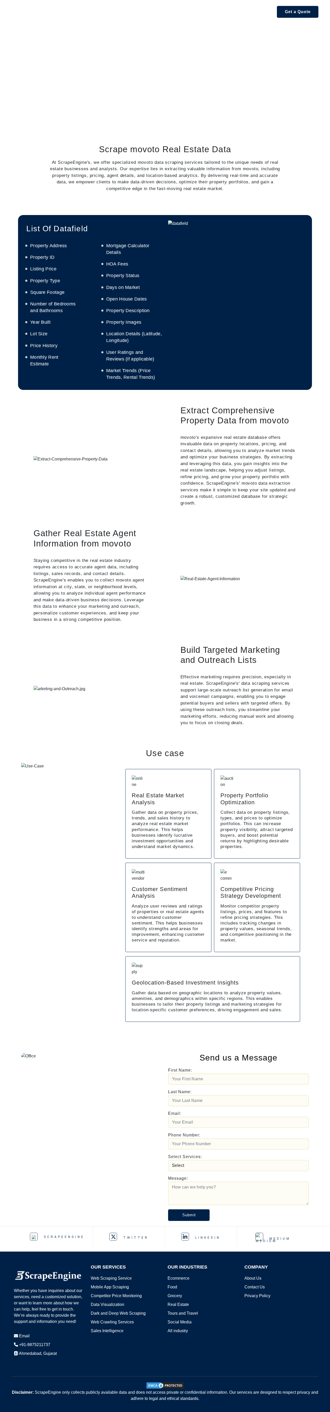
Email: (174, 1113)
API (89, 11)
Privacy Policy (257, 1296)
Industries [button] (182, 11)
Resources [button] (220, 11)
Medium (279, 1238)
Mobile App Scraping (110, 1287)
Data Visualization (107, 1304)
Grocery (175, 1296)
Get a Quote (298, 12)
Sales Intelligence (107, 1331)
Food (172, 1287)
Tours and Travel (183, 1313)
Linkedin (206, 1237)
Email (24, 1336)
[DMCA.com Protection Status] (165, 1385)
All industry (178, 1331)
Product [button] (112, 11)
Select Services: (185, 1156)
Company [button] (257, 11)
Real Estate (178, 1304)
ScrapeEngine (63, 1237)
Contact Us (254, 1287)
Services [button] (146, 11)
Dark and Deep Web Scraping (118, 1313)
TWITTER (134, 1237)
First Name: (180, 1070)
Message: (178, 1178)
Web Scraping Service (111, 1278)
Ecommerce (178, 1278)
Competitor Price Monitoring (116, 1296)
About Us (252, 1278)
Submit (189, 1215)
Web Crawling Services (112, 1322)
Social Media (180, 1322)
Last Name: (180, 1092)
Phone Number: (184, 1135)
